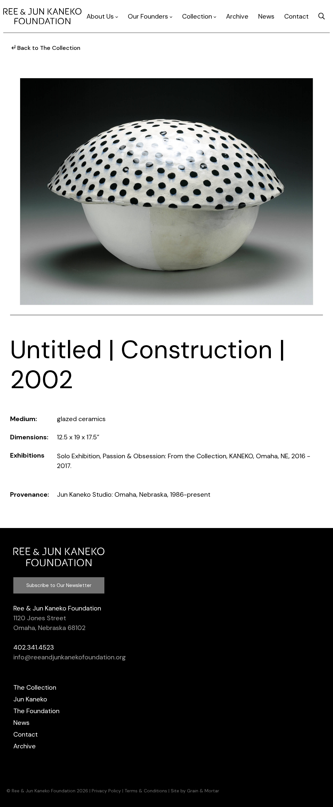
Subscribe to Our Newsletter (58, 585)
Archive (237, 16)
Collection (197, 16)
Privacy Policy (106, 791)
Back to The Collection (48, 48)
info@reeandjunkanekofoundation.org (69, 657)
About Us (100, 16)
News (266, 16)
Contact (296, 16)
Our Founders (148, 16)
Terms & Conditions (146, 791)
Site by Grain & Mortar (195, 791)
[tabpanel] (166, 191)
